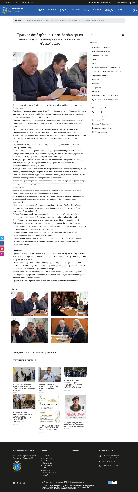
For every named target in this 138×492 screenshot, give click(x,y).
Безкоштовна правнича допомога (105, 96)
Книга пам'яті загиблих (101, 124)
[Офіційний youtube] (28, 2)
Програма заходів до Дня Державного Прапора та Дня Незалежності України (49, 428)
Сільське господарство (101, 47)
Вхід (133, 3)
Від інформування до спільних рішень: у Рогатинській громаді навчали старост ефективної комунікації (73, 384)
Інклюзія (95, 92)
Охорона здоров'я (99, 108)
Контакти (97, 9)
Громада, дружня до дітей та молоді (106, 68)
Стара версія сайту (121, 2)
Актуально (96, 88)
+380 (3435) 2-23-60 (10, 2)
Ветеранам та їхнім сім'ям (102, 128)
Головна (18, 20)
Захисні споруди (109, 10)
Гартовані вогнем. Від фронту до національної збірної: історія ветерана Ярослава (48, 387)
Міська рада (41, 10)
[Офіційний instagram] (31, 2)
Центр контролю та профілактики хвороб (105, 102)
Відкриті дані (63, 10)
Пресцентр (75, 9)
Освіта (94, 63)
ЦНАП (120, 9)
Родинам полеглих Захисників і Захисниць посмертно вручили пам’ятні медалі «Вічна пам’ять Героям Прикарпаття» (22, 417)
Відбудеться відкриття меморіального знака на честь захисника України (74, 424)
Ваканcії (95, 80)
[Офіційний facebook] (25, 2)
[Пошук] (135, 10)
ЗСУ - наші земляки (99, 132)
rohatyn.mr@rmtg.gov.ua (110, 465)
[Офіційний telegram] (22, 2)
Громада (52, 9)
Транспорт (96, 59)
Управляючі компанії (100, 76)
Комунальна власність (101, 51)
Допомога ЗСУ (98, 120)
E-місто (86, 10)
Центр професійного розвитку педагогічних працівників (104, 114)
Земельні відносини (100, 55)
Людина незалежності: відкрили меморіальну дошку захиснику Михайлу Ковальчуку (24, 387)
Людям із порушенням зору (101, 2)
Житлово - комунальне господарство (106, 72)
